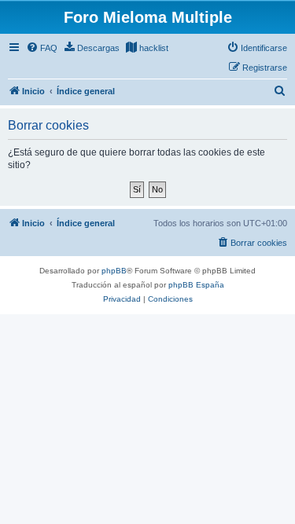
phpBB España (196, 284)
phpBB (114, 270)
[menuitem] (41, 47)
